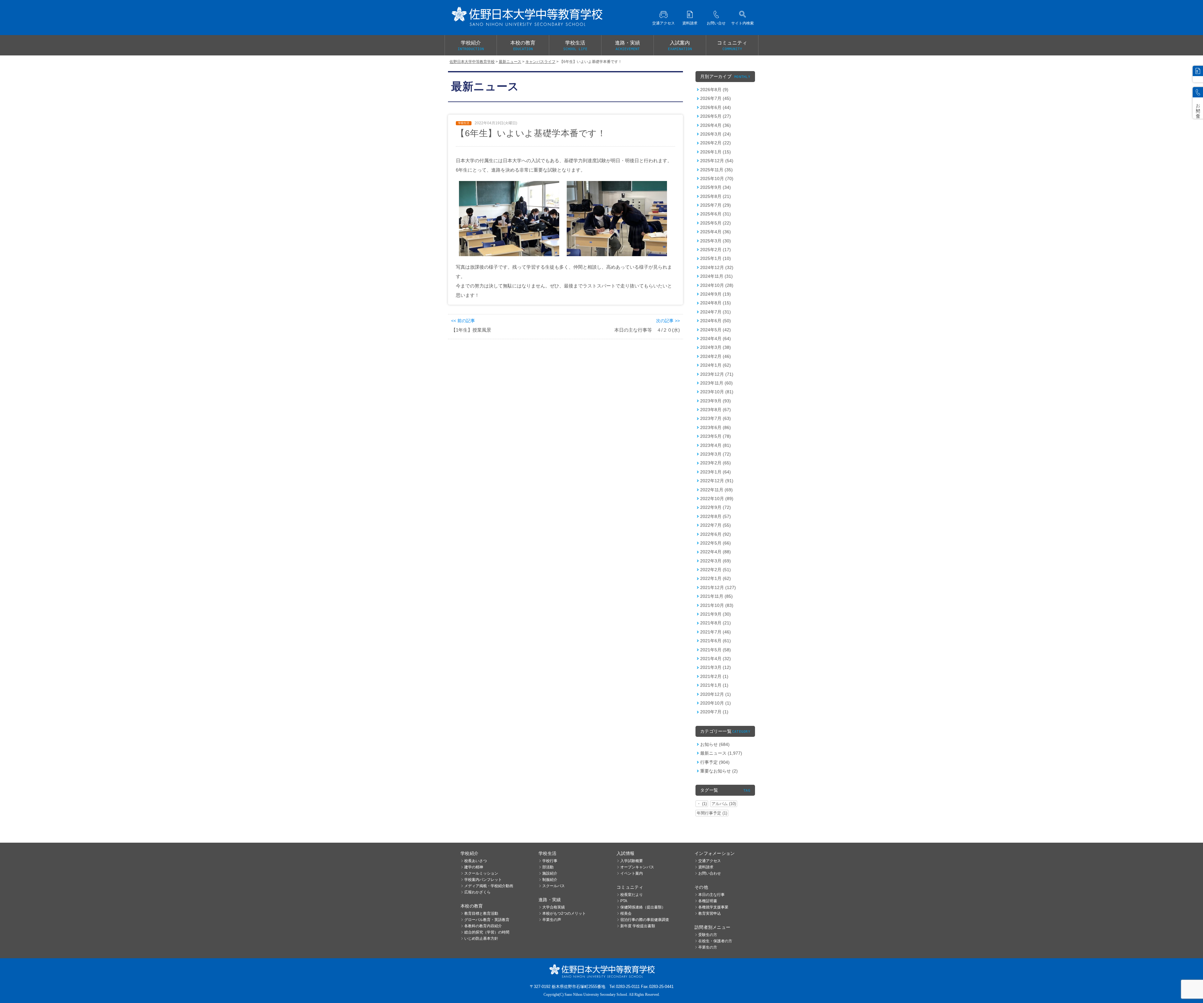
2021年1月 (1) (714, 685)
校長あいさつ (475, 861)
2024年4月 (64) (715, 338)
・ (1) (702, 803)
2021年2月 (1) (714, 676)
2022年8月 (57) (715, 516)
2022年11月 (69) (716, 489)
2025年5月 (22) (715, 222)
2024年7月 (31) (715, 311)
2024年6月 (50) (715, 320)
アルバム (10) (723, 803)
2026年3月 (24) (715, 134)
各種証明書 (707, 901)
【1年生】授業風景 (471, 330)
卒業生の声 (551, 920)
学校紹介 (471, 45)
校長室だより (631, 894)
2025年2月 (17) (715, 249)
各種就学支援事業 (713, 907)
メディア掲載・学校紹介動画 (488, 886)
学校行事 (549, 861)
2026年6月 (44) (715, 107)
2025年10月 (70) (716, 178)
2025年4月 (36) (715, 231)
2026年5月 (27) (715, 116)
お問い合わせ (709, 873)
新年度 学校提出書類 (637, 926)
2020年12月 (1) (715, 694)
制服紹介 (549, 879)
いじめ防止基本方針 (481, 938)
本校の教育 (522, 45)
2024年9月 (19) (715, 294)
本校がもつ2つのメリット (564, 913)
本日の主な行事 (711, 894)
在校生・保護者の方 (715, 941)
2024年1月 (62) (715, 365)
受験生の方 (707, 935)
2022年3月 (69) (715, 560)
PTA (623, 901)
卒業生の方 (707, 947)
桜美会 (626, 913)
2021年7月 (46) (715, 631)
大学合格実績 (553, 907)
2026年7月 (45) (715, 98)
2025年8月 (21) (715, 196)
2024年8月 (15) (715, 302)
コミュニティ (732, 45)
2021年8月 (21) (715, 622)
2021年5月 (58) (715, 649)
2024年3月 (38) (715, 347)
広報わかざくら (477, 892)
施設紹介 (549, 873)
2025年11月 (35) (716, 169)
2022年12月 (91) (716, 480)
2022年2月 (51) (715, 569)
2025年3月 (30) (715, 240)
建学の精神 (473, 867)
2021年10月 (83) (716, 605)
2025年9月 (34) (715, 187)
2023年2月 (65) (715, 462)
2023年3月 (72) (715, 454)
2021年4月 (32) (715, 658)
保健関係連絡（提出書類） (642, 907)
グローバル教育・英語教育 (486, 920)
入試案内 (680, 45)
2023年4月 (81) (715, 445)
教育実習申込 (709, 913)
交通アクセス (709, 861)
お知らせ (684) (715, 744)
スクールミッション (481, 873)
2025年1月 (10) (715, 258)
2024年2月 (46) (715, 356)
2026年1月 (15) (715, 151)
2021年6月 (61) (715, 640)
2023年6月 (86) (715, 427)
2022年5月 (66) (715, 542)
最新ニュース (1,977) (721, 753)
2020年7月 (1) (714, 711)
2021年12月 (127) (718, 587)
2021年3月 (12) (715, 667)
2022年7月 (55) (715, 525)
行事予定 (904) (715, 762)
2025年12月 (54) (716, 160)
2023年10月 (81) (716, 391)
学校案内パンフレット (483, 879)
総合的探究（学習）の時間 (486, 932)
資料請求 (705, 867)
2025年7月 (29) (715, 205)
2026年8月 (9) (714, 89)
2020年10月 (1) (715, 703)
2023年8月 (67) (715, 409)
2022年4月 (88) (715, 551)
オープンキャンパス (637, 867)
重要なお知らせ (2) (719, 770)
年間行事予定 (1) (712, 813)
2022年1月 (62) (715, 578)
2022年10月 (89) (716, 498)
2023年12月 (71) (716, 374)
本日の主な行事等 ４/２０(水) (647, 330)
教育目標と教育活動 (481, 913)
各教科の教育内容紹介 (483, 926)
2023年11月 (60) (716, 382)
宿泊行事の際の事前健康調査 (644, 920)
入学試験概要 (631, 861)
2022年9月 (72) (715, 507)
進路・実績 (627, 45)
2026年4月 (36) (715, 125)
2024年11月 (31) (716, 276)
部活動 (548, 867)
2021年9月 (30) (715, 614)
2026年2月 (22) (715, 142)
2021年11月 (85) (716, 596)
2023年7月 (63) (715, 418)
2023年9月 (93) (715, 400)
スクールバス (553, 886)
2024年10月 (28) (716, 285)
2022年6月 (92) (715, 534)
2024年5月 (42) (715, 329)
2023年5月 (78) (715, 436)
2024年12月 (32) (716, 267)
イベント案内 (631, 873)
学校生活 (575, 45)
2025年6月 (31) (715, 213)
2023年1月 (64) (715, 471)
